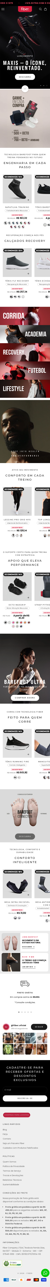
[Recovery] (25, 352)
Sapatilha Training (17, 207)
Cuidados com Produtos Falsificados (20, 1148)
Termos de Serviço (12, 1170)
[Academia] (25, 334)
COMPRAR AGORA (25, 697)
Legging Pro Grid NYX (17, 520)
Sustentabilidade (11, 1184)
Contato (7, 1138)
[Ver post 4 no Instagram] (42, 1038)
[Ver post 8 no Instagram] (42, 1049)
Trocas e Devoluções (13, 1175)
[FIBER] (25, 1115)
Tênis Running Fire (17, 762)
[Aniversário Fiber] (25, 118)
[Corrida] (25, 316)
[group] (25, 47)
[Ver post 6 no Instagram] (19, 1049)
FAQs (5, 1134)
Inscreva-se (25, 1098)
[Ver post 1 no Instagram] (8, 1038)
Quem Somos (9, 1161)
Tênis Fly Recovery (17, 281)
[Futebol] (25, 370)
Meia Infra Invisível (17, 902)
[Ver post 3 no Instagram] (30, 1038)
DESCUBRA (25, 836)
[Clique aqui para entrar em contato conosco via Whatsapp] (45, 1273)
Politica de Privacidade (14, 1166)
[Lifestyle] (25, 389)
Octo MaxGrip (17, 605)
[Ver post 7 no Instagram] (30, 1049)
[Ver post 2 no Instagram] (19, 1038)
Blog (5, 1129)
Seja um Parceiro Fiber (13, 1143)
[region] (25, 47)
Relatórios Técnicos (12, 1180)
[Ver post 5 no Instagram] (8, 1049)
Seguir (39, 1027)
